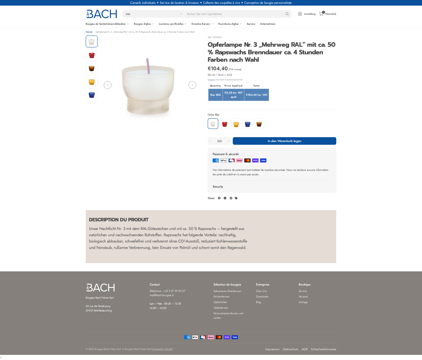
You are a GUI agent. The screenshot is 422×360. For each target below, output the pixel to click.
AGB (304, 349)
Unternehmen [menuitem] (267, 24)
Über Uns (261, 291)
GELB (236, 124)
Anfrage (303, 302)
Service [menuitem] (251, 24)
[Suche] (287, 14)
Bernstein (259, 124)
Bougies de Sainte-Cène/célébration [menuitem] (106, 24)
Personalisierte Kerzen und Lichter (228, 315)
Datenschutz (290, 349)
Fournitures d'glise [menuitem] (228, 24)
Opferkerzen (220, 308)
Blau (248, 124)
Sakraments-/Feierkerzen (227, 291)
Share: (211, 198)
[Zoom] (193, 42)
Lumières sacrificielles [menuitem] (171, 24)
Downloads (262, 296)
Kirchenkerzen (221, 296)
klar (213, 124)
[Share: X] (225, 198)
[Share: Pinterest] (231, 198)
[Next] (192, 85)
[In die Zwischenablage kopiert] (236, 198)
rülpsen (224, 124)
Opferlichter (220, 302)
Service (303, 291)
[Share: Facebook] (219, 198)
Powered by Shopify (162, 349)
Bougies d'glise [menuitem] (142, 24)
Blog (258, 302)
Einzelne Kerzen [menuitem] (201, 24)
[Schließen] (1, 357)
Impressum (272, 349)
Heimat (89, 32)
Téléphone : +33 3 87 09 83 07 (167, 291)
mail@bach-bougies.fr (162, 295)
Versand (211, 79)
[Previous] (107, 85)
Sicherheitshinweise (323, 349)
